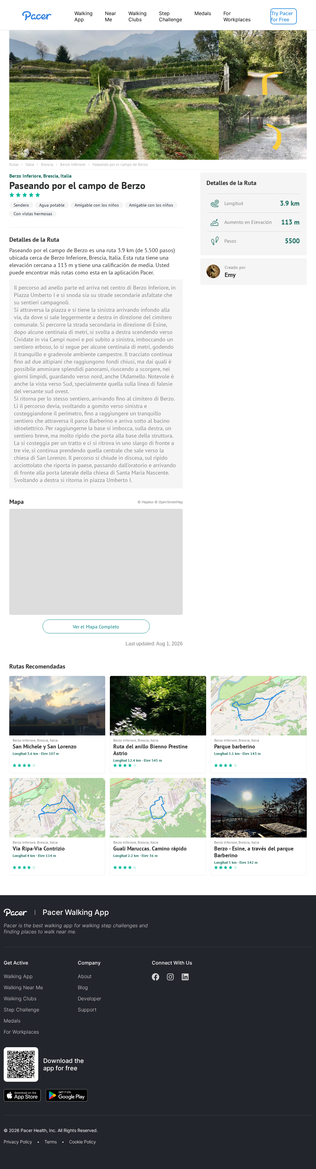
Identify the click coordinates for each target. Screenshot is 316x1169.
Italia (30, 164)
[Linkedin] (185, 977)
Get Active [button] (16, 963)
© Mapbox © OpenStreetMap (160, 502)
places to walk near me (48, 931)
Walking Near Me (23, 987)
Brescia (47, 164)
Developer (89, 998)
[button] (108, 1123)
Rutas (14, 164)
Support (87, 1009)
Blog (83, 987)
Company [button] (89, 963)
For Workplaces (237, 16)
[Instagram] (170, 977)
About (85, 976)
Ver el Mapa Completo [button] (96, 627)
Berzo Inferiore (72, 164)
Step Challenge (170, 16)
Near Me (110, 16)
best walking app (53, 925)
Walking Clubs (137, 16)
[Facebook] (155, 977)
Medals (202, 13)
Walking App (83, 16)
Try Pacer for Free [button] (282, 16)
